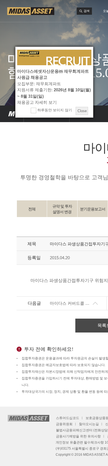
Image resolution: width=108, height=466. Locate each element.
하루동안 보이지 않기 (54, 110)
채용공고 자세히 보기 (37, 102)
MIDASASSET (12, 113)
